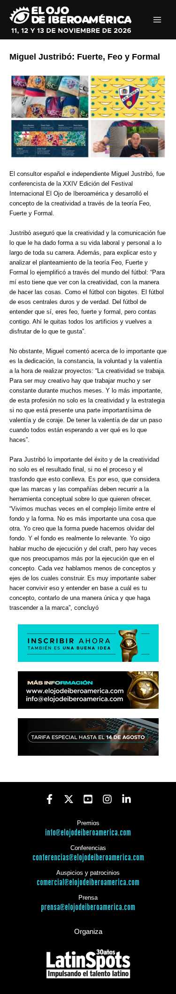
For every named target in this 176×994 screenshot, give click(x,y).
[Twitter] (69, 799)
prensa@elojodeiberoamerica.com (88, 907)
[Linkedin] (126, 799)
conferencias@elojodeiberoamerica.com (88, 857)
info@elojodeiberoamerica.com (88, 832)
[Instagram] (107, 799)
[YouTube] (88, 799)
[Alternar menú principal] (157, 20)
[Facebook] (49, 799)
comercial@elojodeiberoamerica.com (88, 882)
